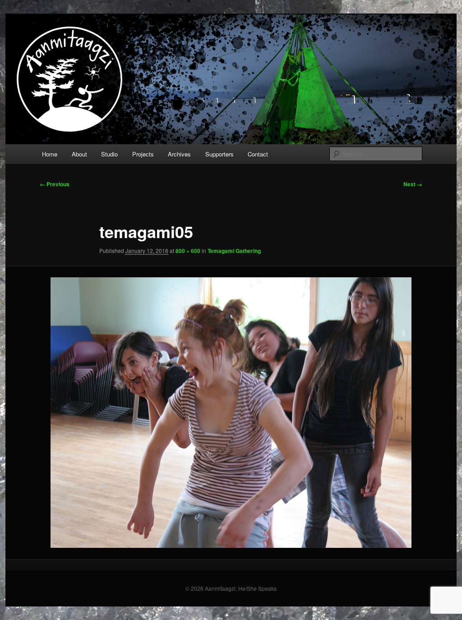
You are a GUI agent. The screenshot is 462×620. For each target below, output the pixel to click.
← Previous (54, 184)
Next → (412, 184)
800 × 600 (188, 251)
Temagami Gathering (234, 251)
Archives (179, 154)
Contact (258, 154)
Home (49, 154)
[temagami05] (231, 412)
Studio (109, 154)
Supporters (219, 154)
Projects (143, 154)
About (79, 154)
